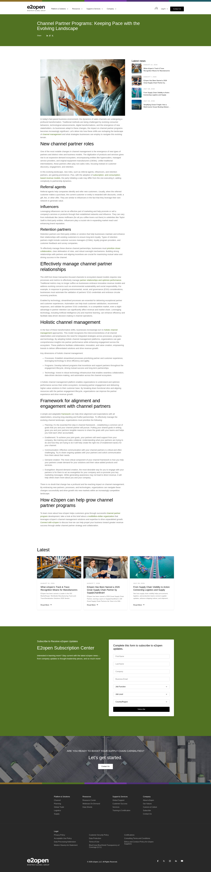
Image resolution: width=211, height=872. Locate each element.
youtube (182, 861)
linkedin (176, 861)
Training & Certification (121, 810)
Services (116, 807)
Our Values (147, 804)
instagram (170, 861)
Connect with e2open (49, 522)
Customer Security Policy (99, 835)
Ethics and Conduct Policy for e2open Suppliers (139, 843)
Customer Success (120, 804)
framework (66, 414)
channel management (52, 134)
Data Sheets (87, 807)
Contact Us (177, 9)
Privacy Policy (59, 835)
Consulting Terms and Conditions (137, 838)
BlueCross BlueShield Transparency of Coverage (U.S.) (104, 846)
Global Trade (59, 807)
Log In (163, 9)
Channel (57, 800)
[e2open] (36, 8)
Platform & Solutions (58, 9)
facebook (158, 861)
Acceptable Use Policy (63, 838)
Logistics (57, 810)
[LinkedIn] (47, 36)
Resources (76, 9)
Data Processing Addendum (65, 842)
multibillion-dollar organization (101, 516)
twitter (164, 861)
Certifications (129, 835)
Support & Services (93, 9)
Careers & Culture (150, 807)
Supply (56, 814)
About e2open (148, 800)
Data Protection (95, 838)
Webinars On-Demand (91, 804)
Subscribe (141, 709)
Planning (57, 804)
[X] (52, 36)
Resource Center (89, 800)
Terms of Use (94, 842)
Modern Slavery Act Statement (65, 845)
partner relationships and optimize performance (100, 280)
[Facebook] (50, 36)
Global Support (118, 800)
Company (110, 9)
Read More (45, 605)
